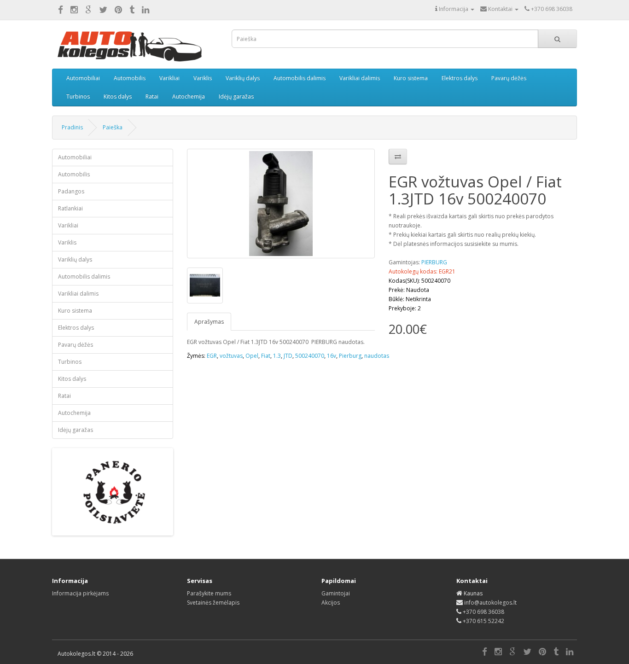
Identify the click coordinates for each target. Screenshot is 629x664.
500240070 (309, 356)
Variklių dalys (243, 78)
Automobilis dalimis (300, 78)
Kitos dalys (118, 96)
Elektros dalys (460, 78)
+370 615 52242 (483, 621)
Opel (251, 356)
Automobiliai (83, 78)
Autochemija (188, 96)
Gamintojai (335, 593)
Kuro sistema (411, 78)
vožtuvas (231, 356)
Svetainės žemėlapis (213, 602)
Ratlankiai (70, 208)
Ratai (152, 96)
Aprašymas (209, 322)
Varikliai (169, 78)
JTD (288, 356)
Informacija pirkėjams (80, 593)
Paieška (112, 127)
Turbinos (78, 96)
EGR (212, 356)
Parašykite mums (209, 593)
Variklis (202, 78)
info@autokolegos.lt (490, 602)
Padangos (71, 191)
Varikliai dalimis (359, 78)
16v (331, 356)
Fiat (265, 356)
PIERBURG (434, 262)
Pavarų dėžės (508, 78)
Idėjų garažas (236, 96)
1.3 (277, 356)
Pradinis (72, 127)
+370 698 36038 (483, 612)
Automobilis (130, 78)
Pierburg (350, 356)
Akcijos (330, 602)
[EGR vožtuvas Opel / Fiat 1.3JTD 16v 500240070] (281, 203)
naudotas (376, 356)
